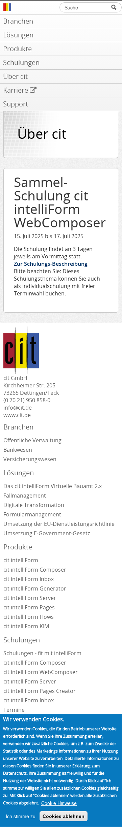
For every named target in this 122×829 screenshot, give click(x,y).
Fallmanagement (24, 495)
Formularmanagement (32, 514)
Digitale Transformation (33, 505)
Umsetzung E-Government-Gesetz (46, 533)
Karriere (15, 90)
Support (15, 103)
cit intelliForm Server (29, 598)
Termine (14, 709)
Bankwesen (17, 449)
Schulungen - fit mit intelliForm (42, 653)
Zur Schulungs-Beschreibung (51, 263)
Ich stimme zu (20, 816)
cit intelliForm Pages (29, 607)
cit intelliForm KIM (26, 626)
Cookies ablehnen (63, 816)
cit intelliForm (20, 560)
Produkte (17, 48)
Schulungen (21, 62)
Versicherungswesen (29, 459)
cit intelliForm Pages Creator (39, 691)
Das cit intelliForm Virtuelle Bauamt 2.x (52, 486)
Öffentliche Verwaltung (32, 440)
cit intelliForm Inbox (28, 579)
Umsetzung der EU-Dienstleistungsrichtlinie (59, 524)
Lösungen (18, 34)
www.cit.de (17, 415)
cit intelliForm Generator (34, 588)
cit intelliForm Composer (34, 569)
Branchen (18, 21)
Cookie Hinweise (59, 803)
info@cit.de (17, 407)
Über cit (15, 76)
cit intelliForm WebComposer (41, 672)
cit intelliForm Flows (28, 616)
